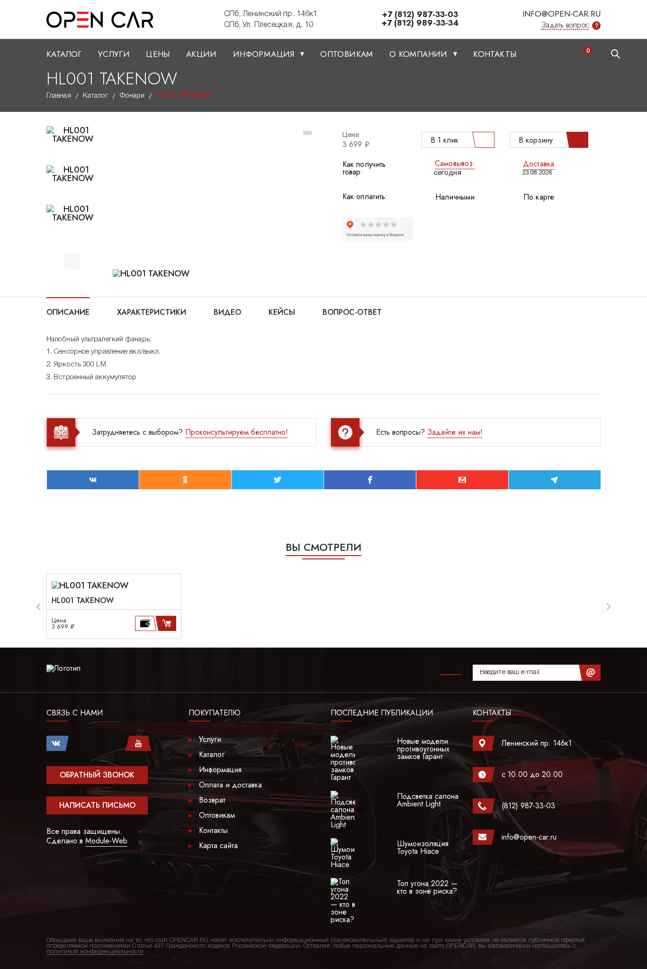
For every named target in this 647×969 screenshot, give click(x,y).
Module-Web (106, 840)
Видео (227, 311)
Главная (58, 95)
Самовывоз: (455, 163)
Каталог (64, 54)
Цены (158, 54)
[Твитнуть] (278, 479)
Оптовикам (346, 54)
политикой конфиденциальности (95, 951)
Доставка (538, 163)
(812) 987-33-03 (528, 805)
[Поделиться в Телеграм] (555, 479)
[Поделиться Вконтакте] (93, 479)
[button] (72, 260)
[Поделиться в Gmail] (462, 479)
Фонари (132, 95)
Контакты (494, 54)
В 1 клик (444, 140)
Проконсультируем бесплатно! (236, 432)
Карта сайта (218, 845)
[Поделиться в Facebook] (370, 479)
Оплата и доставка (230, 784)
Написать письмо (97, 805)
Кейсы (282, 311)
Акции (201, 54)
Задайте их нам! (455, 432)
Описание (68, 311)
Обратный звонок (97, 774)
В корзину (536, 140)
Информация (265, 54)
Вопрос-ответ (352, 311)
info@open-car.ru (561, 13)
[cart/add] (167, 623)
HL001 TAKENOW (83, 600)
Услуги (114, 54)
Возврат (212, 800)
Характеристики (151, 311)
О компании (419, 54)
